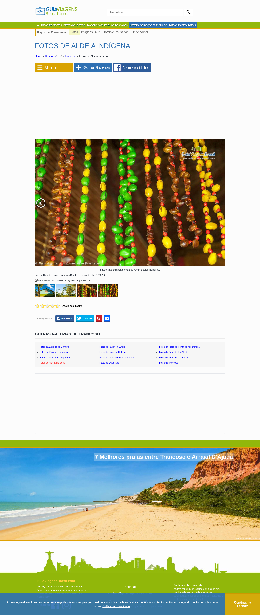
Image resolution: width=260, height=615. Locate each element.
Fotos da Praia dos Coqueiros (55, 357)
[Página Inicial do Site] (38, 25)
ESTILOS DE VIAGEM (116, 25)
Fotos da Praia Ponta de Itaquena (116, 357)
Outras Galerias (96, 67)
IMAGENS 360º (95, 25)
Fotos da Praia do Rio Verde (173, 352)
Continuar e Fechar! (242, 604)
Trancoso (70, 55)
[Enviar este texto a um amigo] (106, 318)
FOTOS (81, 25)
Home (38, 55)
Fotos (74, 32)
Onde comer (140, 32)
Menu (50, 67)
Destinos (50, 55)
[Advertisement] (76, 103)
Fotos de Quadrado (109, 363)
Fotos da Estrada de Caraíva (54, 347)
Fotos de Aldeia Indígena (52, 363)
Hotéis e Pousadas (115, 32)
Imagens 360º (90, 32)
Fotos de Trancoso (168, 363)
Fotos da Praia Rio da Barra (173, 357)
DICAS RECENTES (51, 25)
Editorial (130, 587)
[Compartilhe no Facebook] (132, 67)
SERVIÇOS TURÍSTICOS (153, 25)
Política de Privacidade (116, 606)
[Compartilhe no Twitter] (85, 318)
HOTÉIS (134, 25)
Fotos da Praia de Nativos (112, 352)
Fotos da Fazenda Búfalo (112, 347)
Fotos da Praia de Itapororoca (55, 352)
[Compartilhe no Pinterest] (99, 318)
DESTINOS (69, 25)
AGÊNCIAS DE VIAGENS (182, 25)
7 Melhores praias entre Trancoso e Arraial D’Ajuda (164, 457)
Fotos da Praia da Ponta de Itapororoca (179, 347)
